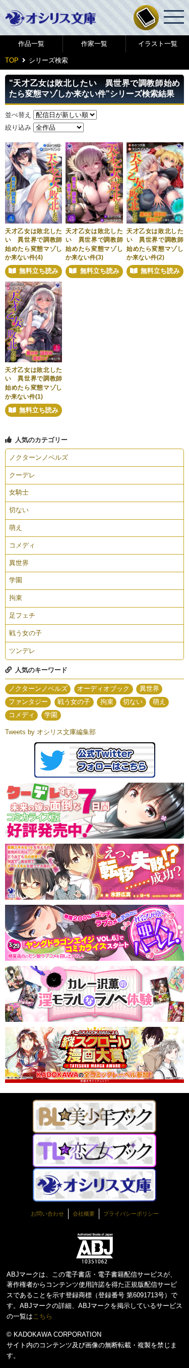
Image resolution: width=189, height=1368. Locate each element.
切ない (19, 510)
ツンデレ (22, 650)
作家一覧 (94, 43)
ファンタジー (28, 701)
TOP (12, 60)
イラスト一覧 (157, 43)
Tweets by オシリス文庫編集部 (50, 732)
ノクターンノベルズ (38, 457)
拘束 (15, 597)
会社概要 (84, 1214)
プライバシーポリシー (131, 1214)
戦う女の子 (25, 633)
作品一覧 (31, 43)
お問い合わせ (47, 1214)
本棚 (146, 17)
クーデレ (22, 475)
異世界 (19, 563)
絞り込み (18, 127)
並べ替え (18, 115)
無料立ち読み (38, 271)
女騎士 (19, 492)
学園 (15, 580)
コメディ (22, 545)
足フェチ (22, 615)
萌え (15, 527)
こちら (42, 1316)
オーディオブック (103, 688)
